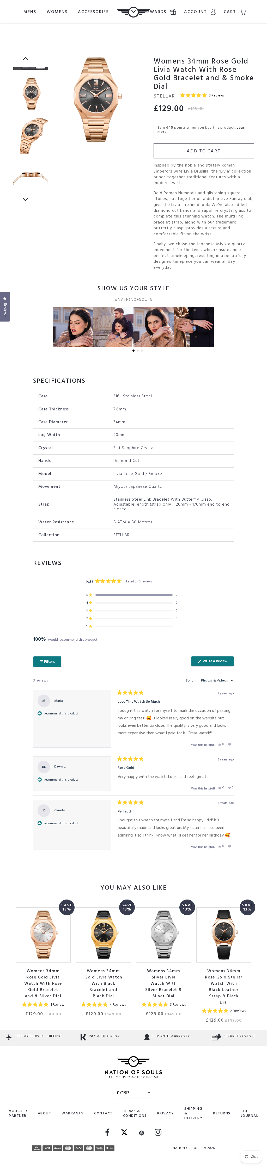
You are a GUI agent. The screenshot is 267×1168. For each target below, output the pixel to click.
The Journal (249, 1113)
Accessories (93, 12)
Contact (103, 1113)
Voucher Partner (18, 1113)
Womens (57, 12)
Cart (230, 12)
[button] (202, 96)
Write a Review (218, 662)
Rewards (155, 12)
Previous (25, 55)
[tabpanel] (101, 99)
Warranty (73, 1113)
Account (195, 12)
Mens (29, 12)
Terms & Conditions (135, 1113)
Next (25, 195)
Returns (221, 1113)
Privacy (165, 1113)
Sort (190, 681)
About (44, 1113)
